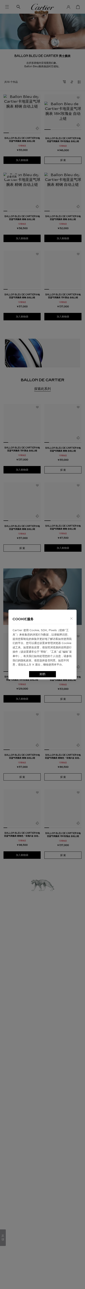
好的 (42, 674)
